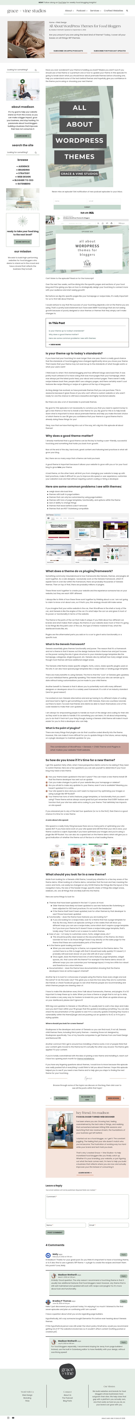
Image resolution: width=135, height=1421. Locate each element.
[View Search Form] (127, 10)
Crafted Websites (113, 10)
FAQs (27, 1401)
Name (50, 1225)
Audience (23, 166)
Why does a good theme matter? (64, 334)
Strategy (24, 173)
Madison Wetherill (67, 1274)
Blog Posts (67, 1401)
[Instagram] (8, 1418)
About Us (67, 1395)
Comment (52, 1197)
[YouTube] (13, 1418)
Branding (24, 169)
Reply (124, 1255)
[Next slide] (123, 1098)
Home (51, 22)
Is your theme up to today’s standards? (66, 331)
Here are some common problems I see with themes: (72, 338)
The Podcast (67, 1398)
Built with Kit (87, 213)
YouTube (62, 2)
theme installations (85, 1058)
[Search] (35, 70)
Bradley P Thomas (62, 1301)
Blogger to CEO (24, 180)
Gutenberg (23, 183)
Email (92, 1225)
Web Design (61, 22)
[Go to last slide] (51, 1098)
